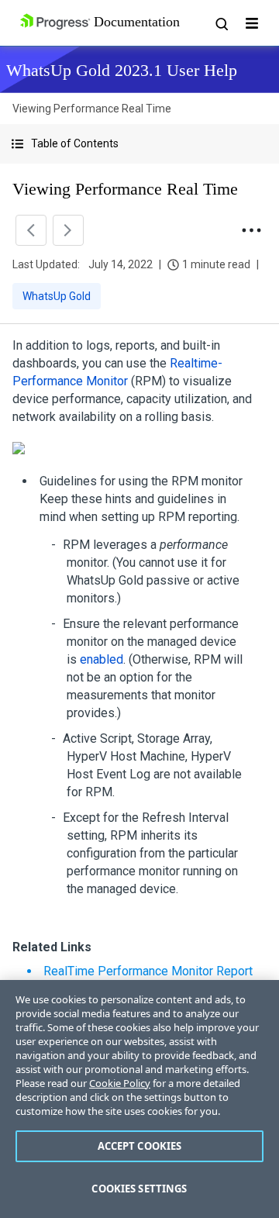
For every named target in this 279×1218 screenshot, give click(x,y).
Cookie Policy (119, 1083)
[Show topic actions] (251, 230)
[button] (139, 144)
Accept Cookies (140, 1146)
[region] (139, 1099)
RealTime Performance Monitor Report (148, 971)
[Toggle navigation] (252, 23)
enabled (101, 659)
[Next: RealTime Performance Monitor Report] (68, 230)
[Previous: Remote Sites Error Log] (31, 230)
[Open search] (220, 23)
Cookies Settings (139, 1189)
